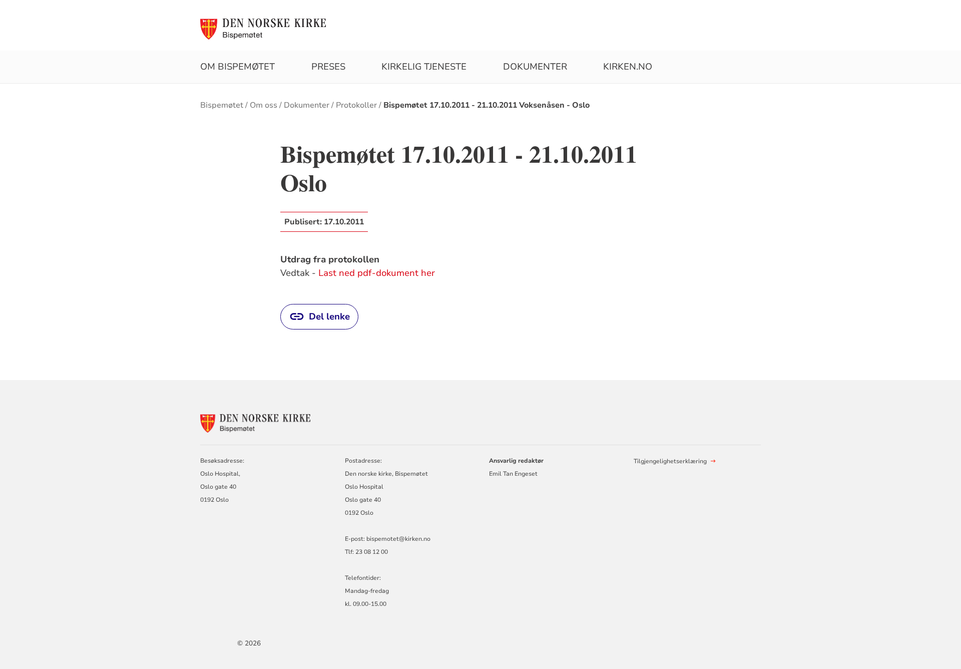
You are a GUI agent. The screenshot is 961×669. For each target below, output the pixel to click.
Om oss (263, 105)
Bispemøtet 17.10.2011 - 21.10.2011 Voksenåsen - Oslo (486, 105)
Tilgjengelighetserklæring (670, 461)
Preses (328, 67)
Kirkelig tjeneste (423, 67)
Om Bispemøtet (237, 67)
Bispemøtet (221, 105)
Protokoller (356, 105)
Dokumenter (535, 67)
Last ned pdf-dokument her (376, 273)
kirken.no (627, 67)
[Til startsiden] (263, 29)
